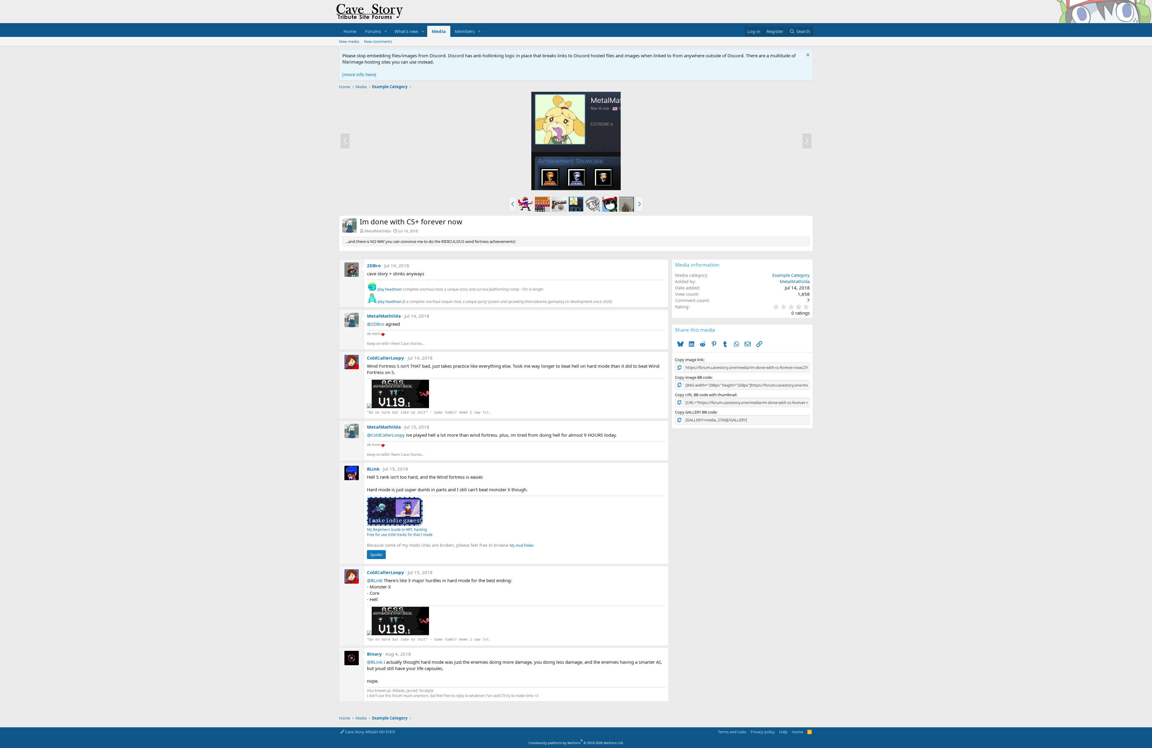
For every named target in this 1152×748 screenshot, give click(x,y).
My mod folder (522, 545)
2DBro (374, 265)
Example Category (791, 275)
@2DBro (375, 324)
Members (465, 31)
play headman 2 (391, 301)
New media (349, 41)
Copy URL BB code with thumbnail (705, 394)
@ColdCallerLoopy (386, 435)
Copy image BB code (693, 377)
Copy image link (689, 359)
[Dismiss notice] (807, 55)
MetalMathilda (377, 231)
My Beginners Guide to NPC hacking (397, 529)
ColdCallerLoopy (385, 358)
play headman (389, 289)
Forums (373, 31)
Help (783, 732)
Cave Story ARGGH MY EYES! (369, 732)
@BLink (374, 580)
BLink (373, 469)
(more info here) (359, 74)
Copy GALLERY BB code (695, 412)
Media (439, 31)
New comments (378, 41)
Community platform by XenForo (576, 743)
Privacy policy (763, 732)
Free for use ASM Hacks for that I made (400, 534)
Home (350, 31)
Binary (374, 654)
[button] (386, 31)
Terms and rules (732, 732)
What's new (406, 31)
